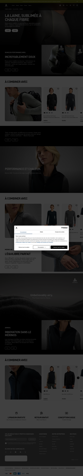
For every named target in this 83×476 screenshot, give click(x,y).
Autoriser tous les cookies (59, 247)
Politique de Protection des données (45, 242)
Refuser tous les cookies (24, 247)
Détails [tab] (41, 231)
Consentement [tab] (23, 232)
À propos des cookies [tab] (59, 231)
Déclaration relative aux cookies (24, 242)
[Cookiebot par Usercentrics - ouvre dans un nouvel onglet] (62, 228)
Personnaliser (41, 247)
